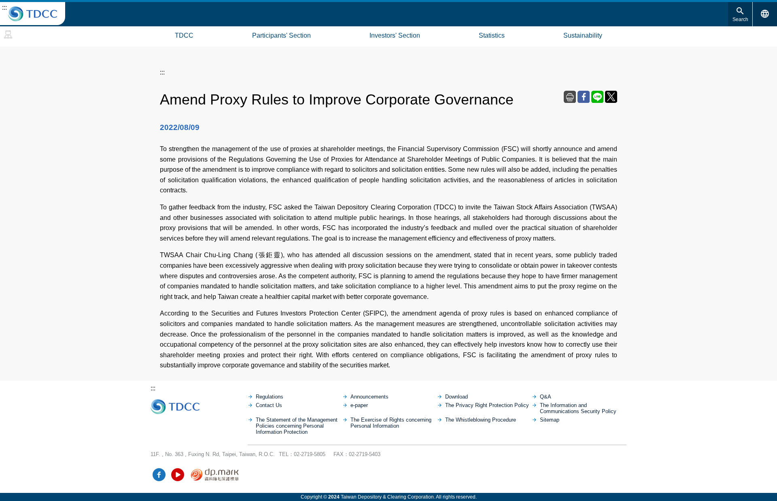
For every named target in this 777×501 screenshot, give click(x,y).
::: (4, 7)
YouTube (177, 474)
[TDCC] (199, 404)
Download (456, 397)
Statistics (492, 35)
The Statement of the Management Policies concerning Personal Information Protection (297, 426)
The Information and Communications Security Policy (578, 408)
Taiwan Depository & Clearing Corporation (32, 13)
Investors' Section (394, 35)
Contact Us (269, 405)
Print (570, 97)
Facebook (159, 474)
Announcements (369, 397)
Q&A (545, 397)
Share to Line (597, 97)
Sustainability (582, 35)
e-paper (359, 405)
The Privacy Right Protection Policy (487, 405)
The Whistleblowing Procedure (480, 420)
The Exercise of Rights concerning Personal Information (390, 423)
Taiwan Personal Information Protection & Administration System (215, 474)
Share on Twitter (611, 97)
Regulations (269, 397)
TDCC (184, 35)
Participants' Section (281, 35)
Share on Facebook (583, 97)
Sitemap (8, 34)
